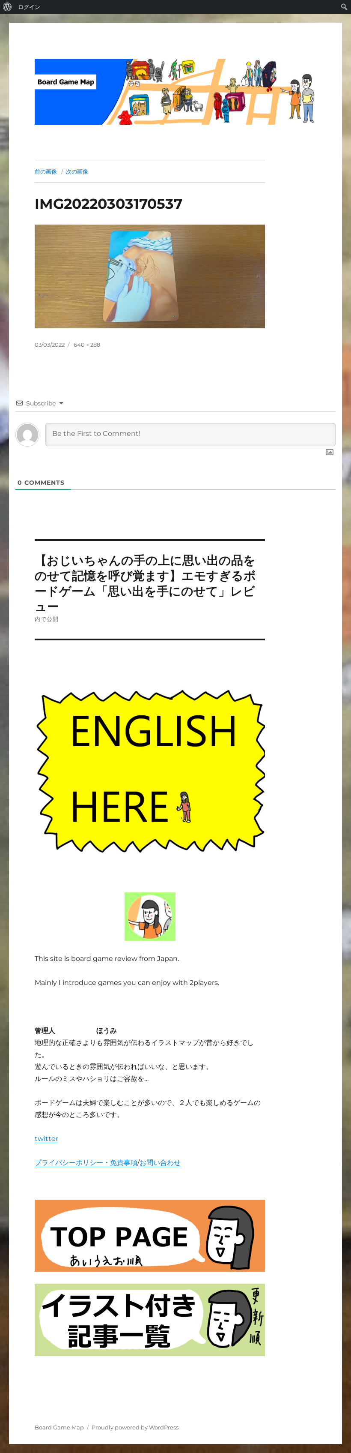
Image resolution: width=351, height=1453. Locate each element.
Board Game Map (59, 1427)
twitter (46, 1139)
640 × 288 (87, 344)
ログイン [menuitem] (29, 6)
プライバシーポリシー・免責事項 (86, 1163)
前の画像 (46, 171)
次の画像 (77, 171)
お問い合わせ (160, 1163)
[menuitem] (7, 7)
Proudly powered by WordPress (135, 1427)
